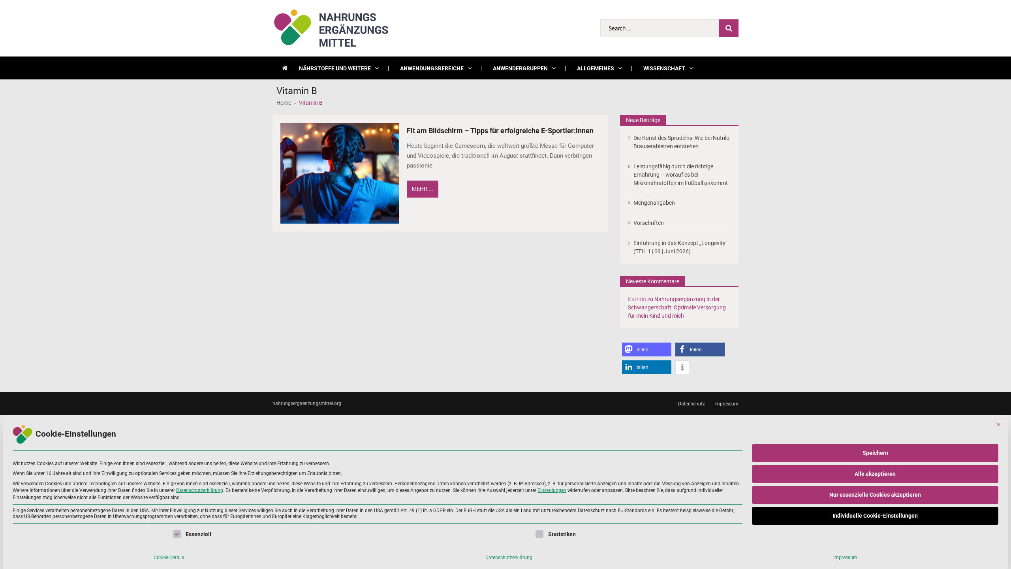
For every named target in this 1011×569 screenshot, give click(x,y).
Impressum (845, 557)
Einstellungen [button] (551, 490)
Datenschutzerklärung (199, 490)
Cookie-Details (169, 557)
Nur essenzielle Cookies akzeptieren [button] (875, 495)
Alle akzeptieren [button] (875, 474)
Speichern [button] (875, 453)
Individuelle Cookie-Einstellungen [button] (875, 515)
